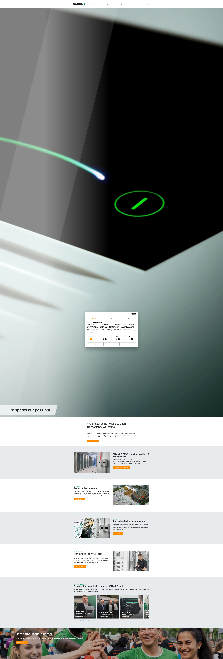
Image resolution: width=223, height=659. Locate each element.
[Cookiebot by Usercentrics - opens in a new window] (131, 314)
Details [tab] (111, 318)
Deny (95, 344)
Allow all (128, 344)
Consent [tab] (94, 318)
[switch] (105, 339)
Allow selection (111, 344)
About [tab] (129, 318)
